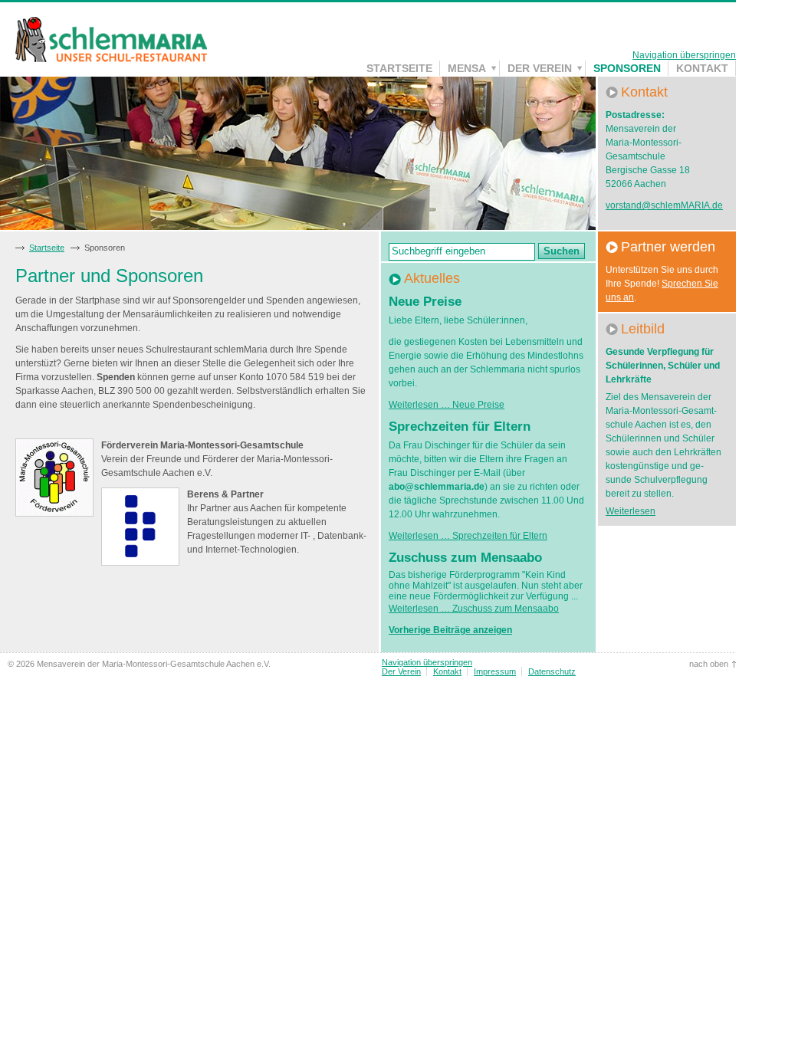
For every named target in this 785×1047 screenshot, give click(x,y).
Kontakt (702, 68)
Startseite (399, 68)
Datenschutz (552, 671)
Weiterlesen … (446, 404)
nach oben (708, 663)
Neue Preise (425, 301)
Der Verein (539, 68)
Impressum (495, 671)
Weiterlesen (630, 511)
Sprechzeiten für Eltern (459, 426)
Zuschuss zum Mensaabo (465, 557)
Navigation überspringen (684, 55)
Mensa (467, 68)
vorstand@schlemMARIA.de (664, 205)
